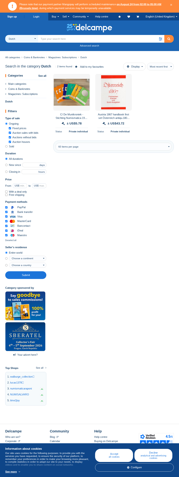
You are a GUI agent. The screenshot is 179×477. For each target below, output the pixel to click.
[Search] (169, 39)
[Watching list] (132, 16)
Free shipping (16, 194)
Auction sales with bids (25, 132)
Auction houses (21, 141)
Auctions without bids (24, 137)
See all (42, 75)
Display (135, 66)
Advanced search (89, 45)
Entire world (15, 252)
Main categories (17, 83)
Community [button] (79, 16)
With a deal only (18, 191)
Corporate (11, 441)
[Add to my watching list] (85, 78)
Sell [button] (64, 16)
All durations (16, 158)
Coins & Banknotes (19, 88)
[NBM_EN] (25, 305)
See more (11, 471)
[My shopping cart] (141, 16)
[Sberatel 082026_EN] (25, 336)
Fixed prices (19, 128)
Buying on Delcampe (106, 441)
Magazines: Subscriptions (23, 93)
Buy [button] (54, 16)
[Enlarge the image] (71, 92)
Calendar (55, 441)
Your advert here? (27, 354)
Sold (11, 146)
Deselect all (10, 240)
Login (36, 16)
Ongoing (14, 123)
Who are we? (12, 436)
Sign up (12, 16)
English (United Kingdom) (160, 16)
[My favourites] (122, 16)
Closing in (14, 171)
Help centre (100, 436)
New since (15, 164)
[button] (160, 39)
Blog (53, 436)
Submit (26, 275)
